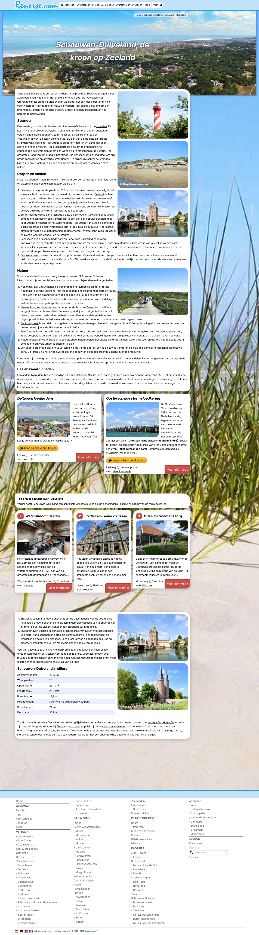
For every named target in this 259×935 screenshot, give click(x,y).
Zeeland (99, 194)
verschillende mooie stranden (34, 134)
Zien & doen (107, 5)
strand (55, 142)
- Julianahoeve (24, 881)
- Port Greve (23, 840)
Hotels (20, 857)
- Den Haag (138, 881)
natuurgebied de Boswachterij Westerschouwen (75, 230)
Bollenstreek (138, 861)
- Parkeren (137, 826)
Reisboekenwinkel (141, 839)
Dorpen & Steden (84, 880)
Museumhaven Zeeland (34, 630)
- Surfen (78, 917)
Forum (135, 835)
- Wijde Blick (23, 918)
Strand (95, 5)
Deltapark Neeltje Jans (89, 374)
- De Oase (22, 869)
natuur (136, 503)
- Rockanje (137, 889)
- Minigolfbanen (83, 872)
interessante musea (82, 503)
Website (28, 459)
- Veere (193, 805)
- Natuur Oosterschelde (145, 914)
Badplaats (22, 810)
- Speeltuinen (81, 859)
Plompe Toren (87, 347)
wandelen (96, 162)
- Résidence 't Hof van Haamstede (36, 902)
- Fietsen (79, 901)
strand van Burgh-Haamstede (96, 222)
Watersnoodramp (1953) (163, 440)
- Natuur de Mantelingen (203, 817)
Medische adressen (143, 830)
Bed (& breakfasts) (27, 848)
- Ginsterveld (23, 877)
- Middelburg (196, 833)
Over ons (194, 847)
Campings (22, 852)
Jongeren (21, 822)
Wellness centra (83, 876)
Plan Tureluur (28, 331)
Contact (193, 857)
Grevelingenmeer (27, 101)
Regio (147, 5)
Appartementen (25, 836)
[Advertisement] (217, 150)
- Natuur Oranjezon (200, 809)
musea (38, 649)
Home (19, 800)
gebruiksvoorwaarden (43, 931)
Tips (18, 814)
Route (134, 822)
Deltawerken (37, 113)
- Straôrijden (138, 809)
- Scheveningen (140, 877)
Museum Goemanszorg (160, 516)
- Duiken (79, 921)
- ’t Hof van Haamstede (87, 809)
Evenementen (123, 5)
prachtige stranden (28, 109)
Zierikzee (26, 190)
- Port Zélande (24, 894)
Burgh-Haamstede (83, 134)
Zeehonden (138, 800)
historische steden (52, 109)
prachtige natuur (171, 730)
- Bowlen (79, 868)
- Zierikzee (137, 910)
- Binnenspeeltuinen (85, 863)
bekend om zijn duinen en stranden (41, 218)
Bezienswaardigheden (87, 826)
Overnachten (83, 5)
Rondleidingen (82, 888)
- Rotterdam (138, 885)
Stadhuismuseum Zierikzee (103, 516)
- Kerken (79, 839)
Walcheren (195, 800)
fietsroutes (63, 234)
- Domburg (195, 821)
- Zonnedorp (81, 805)
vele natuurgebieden (114, 726)
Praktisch (137, 5)
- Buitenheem (24, 865)
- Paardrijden (81, 909)
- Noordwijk (138, 869)
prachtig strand (108, 247)
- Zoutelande (196, 825)
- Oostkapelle (197, 813)
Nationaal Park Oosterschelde (38, 286)
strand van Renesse (72, 154)
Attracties (79, 851)
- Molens (79, 843)
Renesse (69, 5)
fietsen (21, 166)
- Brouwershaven (141, 902)
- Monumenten (82, 835)
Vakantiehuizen (25, 861)
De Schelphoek (30, 323)
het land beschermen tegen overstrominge (149, 379)
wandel (47, 234)
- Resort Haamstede (28, 898)
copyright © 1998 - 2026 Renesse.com (79, 931)
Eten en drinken (140, 813)
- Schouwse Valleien (28, 910)
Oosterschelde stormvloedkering (133, 398)
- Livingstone (24, 885)
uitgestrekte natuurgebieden (81, 109)
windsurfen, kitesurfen (161, 722)
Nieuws (135, 843)
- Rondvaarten (82, 855)
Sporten (78, 892)
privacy (58, 931)
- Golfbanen (81, 913)
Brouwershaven (30, 255)
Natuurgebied (39, 339)
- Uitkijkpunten (82, 847)
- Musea (79, 830)
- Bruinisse (137, 906)
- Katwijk (136, 873)
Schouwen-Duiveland (148, 562)
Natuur (78, 884)
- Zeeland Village (26, 922)
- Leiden (136, 857)
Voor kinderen (24, 818)
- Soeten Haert (24, 914)
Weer (155, 5)
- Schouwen (23, 906)
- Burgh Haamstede (143, 918)
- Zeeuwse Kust (25, 844)
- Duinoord (22, 873)
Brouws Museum (31, 618)
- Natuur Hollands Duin (144, 865)
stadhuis (73, 202)
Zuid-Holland (139, 852)
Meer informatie (88, 457)
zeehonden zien (73, 303)
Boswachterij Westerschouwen (39, 307)
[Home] (61, 5)
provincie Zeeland (85, 93)
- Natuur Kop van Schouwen (148, 922)
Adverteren (195, 843)
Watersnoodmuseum (40, 516)
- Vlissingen (196, 829)
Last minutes (81, 813)
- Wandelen (80, 905)
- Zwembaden (82, 896)
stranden (101, 126)
